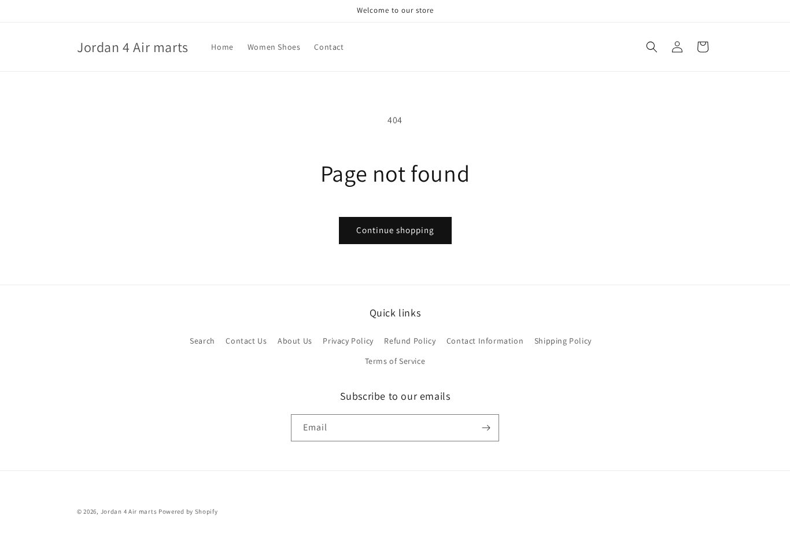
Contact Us (246, 341)
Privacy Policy (348, 341)
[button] (652, 47)
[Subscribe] (486, 427)
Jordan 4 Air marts (129, 511)
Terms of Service (395, 361)
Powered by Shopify (188, 511)
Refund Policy (409, 341)
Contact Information (484, 341)
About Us (295, 341)
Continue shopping (395, 229)
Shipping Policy (563, 341)
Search (202, 341)
